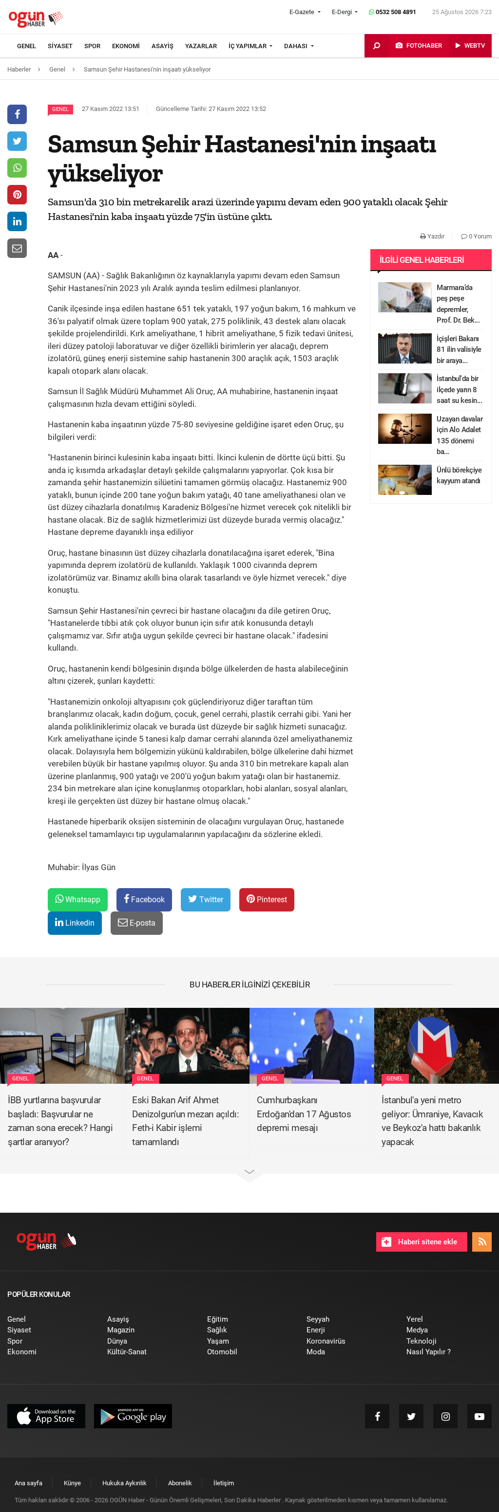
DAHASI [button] (296, 46)
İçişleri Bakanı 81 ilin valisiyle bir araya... (459, 349)
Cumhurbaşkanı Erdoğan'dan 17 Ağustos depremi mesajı (304, 1113)
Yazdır (435, 236)
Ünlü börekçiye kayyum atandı (459, 476)
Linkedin (79, 923)
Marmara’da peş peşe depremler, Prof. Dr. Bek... (458, 304)
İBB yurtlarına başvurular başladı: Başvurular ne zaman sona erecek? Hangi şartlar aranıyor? (60, 1121)
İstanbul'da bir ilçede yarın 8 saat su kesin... (459, 389)
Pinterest (271, 899)
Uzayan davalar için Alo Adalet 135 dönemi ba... (459, 435)
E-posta (141, 923)
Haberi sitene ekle (426, 1242)
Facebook (147, 899)
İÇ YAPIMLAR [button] (248, 46)
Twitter (210, 899)
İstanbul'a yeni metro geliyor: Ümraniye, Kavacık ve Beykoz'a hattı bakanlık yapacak (432, 1121)
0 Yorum (479, 236)
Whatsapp (81, 899)
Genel (60, 109)
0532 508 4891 (395, 12)
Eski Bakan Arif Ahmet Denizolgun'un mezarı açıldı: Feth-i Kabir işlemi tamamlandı (185, 1121)
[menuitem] (32, 46)
